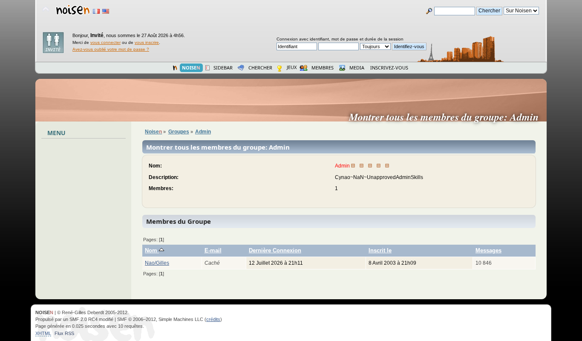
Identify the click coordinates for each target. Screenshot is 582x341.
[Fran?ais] (96, 11)
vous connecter (105, 42)
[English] (105, 11)
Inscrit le (380, 250)
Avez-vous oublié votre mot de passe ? (110, 49)
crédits (213, 319)
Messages (488, 250)
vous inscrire (147, 42)
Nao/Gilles (157, 263)
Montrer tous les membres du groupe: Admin (447, 117)
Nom (152, 250)
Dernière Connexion (275, 250)
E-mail (213, 250)
